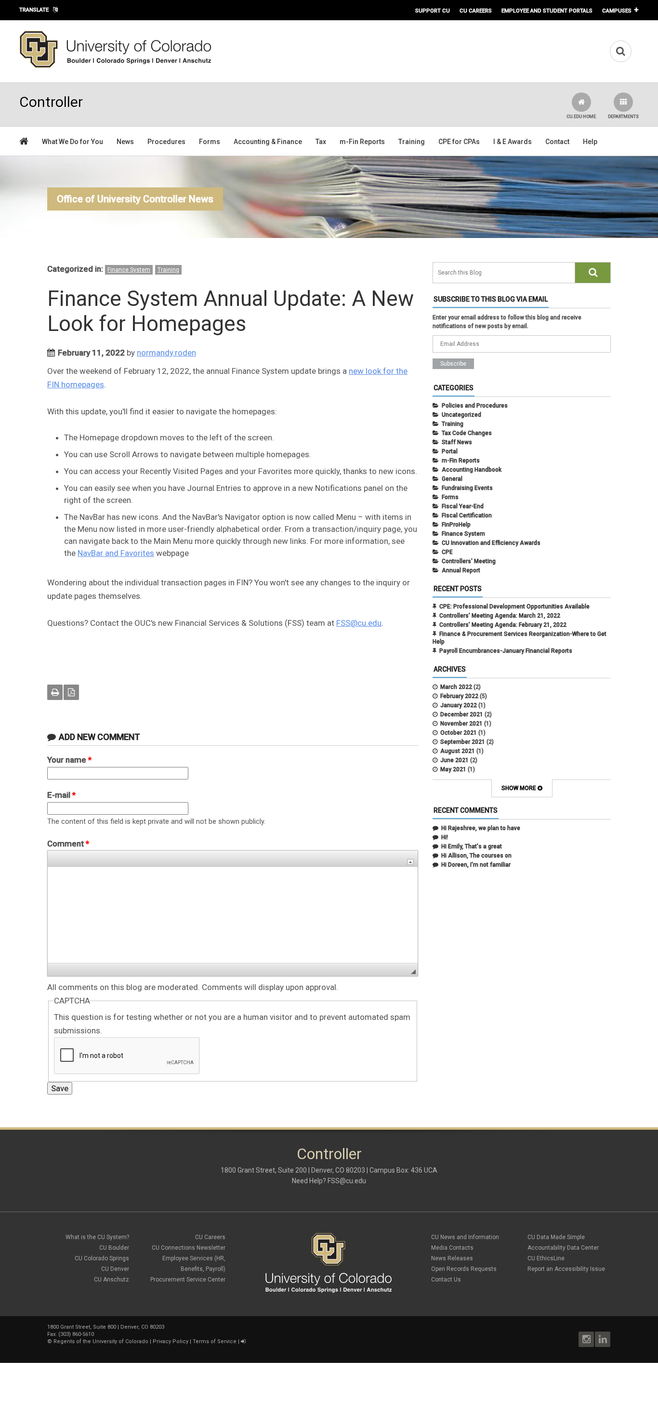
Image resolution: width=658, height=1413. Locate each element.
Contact (557, 141)
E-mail (61, 795)
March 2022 (456, 687)
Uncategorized (461, 414)
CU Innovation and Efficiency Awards (491, 543)
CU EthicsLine (546, 1258)
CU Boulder (114, 1247)
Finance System (128, 269)
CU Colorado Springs (102, 1258)
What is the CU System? (97, 1237)
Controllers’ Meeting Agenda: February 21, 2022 (502, 624)
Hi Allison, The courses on (476, 855)
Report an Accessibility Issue (566, 1269)
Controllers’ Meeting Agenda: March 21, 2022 (499, 615)
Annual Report (461, 570)
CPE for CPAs (459, 141)
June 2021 (454, 760)
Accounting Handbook (471, 469)
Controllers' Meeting (469, 561)
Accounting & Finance (268, 141)
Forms (209, 141)
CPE (447, 552)
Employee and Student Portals (546, 10)
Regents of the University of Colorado (100, 1341)
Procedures (166, 141)
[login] (243, 1341)
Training (411, 141)
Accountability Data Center (563, 1247)
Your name (69, 760)
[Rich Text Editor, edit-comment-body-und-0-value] (233, 915)
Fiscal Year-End (463, 506)
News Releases (452, 1258)
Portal (450, 451)
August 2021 (457, 751)
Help (590, 141)
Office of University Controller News (135, 199)
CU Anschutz (111, 1279)
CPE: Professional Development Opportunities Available (514, 606)
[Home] (115, 66)
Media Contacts (452, 1247)
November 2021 (461, 723)
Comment (68, 843)
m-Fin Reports (362, 141)
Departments (623, 116)
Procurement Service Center (187, 1279)
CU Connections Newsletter (188, 1247)
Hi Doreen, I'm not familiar (476, 864)
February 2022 (459, 696)
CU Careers (476, 10)
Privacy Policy (170, 1341)
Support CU (432, 10)
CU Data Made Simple (556, 1237)
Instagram (586, 1339)
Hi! (444, 837)
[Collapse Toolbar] (410, 862)
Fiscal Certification (467, 515)
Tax (321, 141)
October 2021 (458, 732)
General (452, 478)
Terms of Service (215, 1341)
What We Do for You (72, 141)
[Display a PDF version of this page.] (71, 692)
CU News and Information (465, 1237)
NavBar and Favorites (116, 553)
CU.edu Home (581, 116)
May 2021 (453, 769)
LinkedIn (602, 1339)
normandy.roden (166, 352)
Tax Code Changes (467, 433)
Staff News (457, 442)
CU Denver (115, 1269)
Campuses (617, 10)
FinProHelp (456, 524)
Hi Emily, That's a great (471, 846)
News (125, 141)
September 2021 (462, 742)
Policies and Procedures (475, 405)
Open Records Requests (464, 1269)
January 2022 (458, 705)
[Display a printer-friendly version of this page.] (55, 692)
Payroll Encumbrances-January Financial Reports (505, 650)
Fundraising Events (467, 488)
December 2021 (461, 714)
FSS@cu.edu (359, 623)
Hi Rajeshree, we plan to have (480, 828)
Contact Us (446, 1279)
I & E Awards (512, 141)
